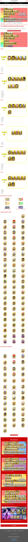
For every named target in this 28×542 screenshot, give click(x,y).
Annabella (5, 305)
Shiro (23, 327)
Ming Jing (5, 289)
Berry (23, 358)
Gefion (23, 218)
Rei (5, 267)
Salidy (14, 229)
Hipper (14, 376)
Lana (23, 229)
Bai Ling (23, 343)
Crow (5, 338)
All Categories (11, 5)
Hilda (14, 343)
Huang (5, 283)
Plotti (5, 411)
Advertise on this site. (14, 540)
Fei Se (23, 278)
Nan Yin (5, 278)
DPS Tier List (21, 200)
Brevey (14, 411)
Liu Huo (14, 283)
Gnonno (23, 289)
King (5, 332)
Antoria (23, 245)
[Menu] (27, 1)
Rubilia (14, 289)
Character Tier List (7, 200)
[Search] (1, 1)
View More (14, 525)
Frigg (23, 316)
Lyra (14, 305)
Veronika (5, 234)
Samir (5, 327)
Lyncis (5, 382)
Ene (14, 338)
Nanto (14, 234)
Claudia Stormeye (14, 389)
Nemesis (14, 316)
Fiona (5, 294)
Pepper (5, 343)
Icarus (14, 294)
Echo (23, 338)
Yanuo (23, 267)
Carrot (14, 245)
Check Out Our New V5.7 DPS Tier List (14, 30)
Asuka (14, 267)
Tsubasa (14, 327)
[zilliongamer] (14, 534)
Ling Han (14, 278)
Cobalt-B (14, 332)
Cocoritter (23, 332)
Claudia (5, 316)
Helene (23, 370)
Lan (22, 294)
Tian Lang (23, 305)
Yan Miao (23, 411)
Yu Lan (23, 283)
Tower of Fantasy (6, 5)
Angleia (5, 229)
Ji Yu (23, 400)
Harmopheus (14, 358)
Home (1, 5)
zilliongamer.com (17, 536)
